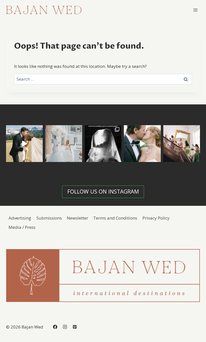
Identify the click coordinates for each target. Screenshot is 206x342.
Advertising (20, 218)
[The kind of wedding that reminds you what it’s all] (24, 143)
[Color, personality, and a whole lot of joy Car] (181, 143)
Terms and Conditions (115, 218)
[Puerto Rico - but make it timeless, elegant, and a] (63, 143)
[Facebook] (55, 327)
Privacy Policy (156, 218)
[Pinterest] (74, 327)
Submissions (49, 218)
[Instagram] (65, 327)
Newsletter (77, 218)
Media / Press (22, 227)
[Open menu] (195, 10)
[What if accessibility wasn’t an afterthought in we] (103, 143)
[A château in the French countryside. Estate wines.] (142, 143)
